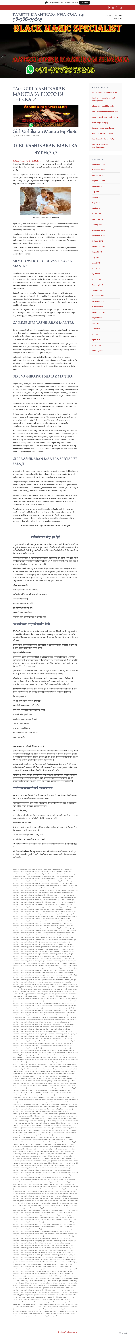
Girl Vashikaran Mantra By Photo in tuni (56, 1288)
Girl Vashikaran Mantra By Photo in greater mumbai (60, 1015)
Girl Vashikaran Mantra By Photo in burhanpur (55, 951)
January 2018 (97, 290)
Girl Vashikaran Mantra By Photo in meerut (35, 1125)
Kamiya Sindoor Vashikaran (103, 128)
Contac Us (118, 18)
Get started (84, 2)
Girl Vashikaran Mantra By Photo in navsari (35, 1158)
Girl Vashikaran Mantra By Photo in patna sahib (34, 1182)
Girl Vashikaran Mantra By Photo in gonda (58, 1012)
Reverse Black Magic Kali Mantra (105, 117)
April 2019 (96, 208)
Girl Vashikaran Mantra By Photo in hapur (59, 1034)
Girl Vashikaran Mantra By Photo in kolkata (40, 1088)
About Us (118, 15)
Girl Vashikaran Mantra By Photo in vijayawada (29, 1309)
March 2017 (96, 345)
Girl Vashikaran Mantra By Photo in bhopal (55, 937)
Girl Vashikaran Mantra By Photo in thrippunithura (42, 1276)
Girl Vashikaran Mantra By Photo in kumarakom (36, 1095)
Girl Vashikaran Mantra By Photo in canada (56, 956)
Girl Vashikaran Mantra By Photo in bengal (54, 923)
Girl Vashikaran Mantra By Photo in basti (55, 918)
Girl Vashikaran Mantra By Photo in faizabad (58, 1001)
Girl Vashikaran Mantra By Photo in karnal (35, 1071)
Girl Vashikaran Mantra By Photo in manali (42, 1118)
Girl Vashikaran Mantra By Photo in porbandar (29, 1191)
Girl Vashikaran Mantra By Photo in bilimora (56, 947)
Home (109, 15)
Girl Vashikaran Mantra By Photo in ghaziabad (57, 1010)
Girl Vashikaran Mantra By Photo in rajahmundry (42, 1203)
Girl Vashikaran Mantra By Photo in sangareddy (56, 1224)
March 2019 (96, 214)
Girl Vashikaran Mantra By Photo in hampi (55, 1031)
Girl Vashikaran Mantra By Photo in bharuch (57, 930)
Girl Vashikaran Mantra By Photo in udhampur (56, 1290)
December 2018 (98, 230)
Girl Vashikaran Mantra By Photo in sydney (55, 1264)
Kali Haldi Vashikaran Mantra (103, 133)
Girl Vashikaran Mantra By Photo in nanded (35, 1154)
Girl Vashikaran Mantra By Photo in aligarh (54, 878)
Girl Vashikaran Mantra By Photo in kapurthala (38, 1069)
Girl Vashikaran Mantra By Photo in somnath (54, 1250)
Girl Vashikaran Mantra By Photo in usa (37, 1297)
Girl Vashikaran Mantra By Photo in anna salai (55, 893)
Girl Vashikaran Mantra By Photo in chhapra (58, 963)
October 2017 (97, 307)
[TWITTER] (117, 7)
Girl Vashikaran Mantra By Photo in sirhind (55, 1245)
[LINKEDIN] (113, 7)
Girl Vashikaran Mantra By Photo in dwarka (36, 996)
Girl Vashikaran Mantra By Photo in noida (33, 1163)
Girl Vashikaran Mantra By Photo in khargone (35, 1081)
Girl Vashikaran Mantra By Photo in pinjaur (32, 1186)
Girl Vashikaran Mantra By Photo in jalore (53, 1052)
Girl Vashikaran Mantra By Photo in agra (55, 871)
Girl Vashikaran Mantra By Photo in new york (35, 1161)
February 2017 (97, 351)
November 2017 (98, 301)
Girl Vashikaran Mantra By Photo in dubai (40, 994)
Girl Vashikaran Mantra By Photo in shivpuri (58, 1241)
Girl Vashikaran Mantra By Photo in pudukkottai (58, 1194)
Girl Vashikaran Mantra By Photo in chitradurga (59, 968)
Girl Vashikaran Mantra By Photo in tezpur (54, 1266)
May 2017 (95, 334)
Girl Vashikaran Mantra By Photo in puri (53, 1198)
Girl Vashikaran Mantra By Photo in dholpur (46, 989)
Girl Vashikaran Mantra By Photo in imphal (57, 1041)
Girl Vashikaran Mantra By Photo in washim (41, 1313)
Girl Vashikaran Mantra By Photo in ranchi (38, 1208)
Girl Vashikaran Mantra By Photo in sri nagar (56, 1255)
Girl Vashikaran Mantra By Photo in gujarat (61, 1017)
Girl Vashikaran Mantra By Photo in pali (55, 1168)
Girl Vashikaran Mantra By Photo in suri (26, 1264)
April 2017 (96, 340)
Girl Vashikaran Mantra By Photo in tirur (38, 1283)
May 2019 (96, 203)
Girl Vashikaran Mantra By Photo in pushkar (47, 1201)
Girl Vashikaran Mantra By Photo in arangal (57, 895)
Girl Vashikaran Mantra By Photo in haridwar (55, 1036)
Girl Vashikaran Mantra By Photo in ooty (61, 1163)
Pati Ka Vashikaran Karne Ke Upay (105, 112)
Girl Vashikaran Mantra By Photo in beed (54, 921)
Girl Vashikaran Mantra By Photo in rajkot (40, 1205)
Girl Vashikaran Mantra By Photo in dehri (56, 982)
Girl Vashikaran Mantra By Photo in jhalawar (47, 1060)
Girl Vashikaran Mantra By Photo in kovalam (35, 1092)
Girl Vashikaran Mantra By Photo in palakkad (55, 1165)
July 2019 (95, 192)
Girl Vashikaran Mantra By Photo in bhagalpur (57, 928)
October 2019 (97, 175)
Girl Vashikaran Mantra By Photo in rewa (61, 1210)
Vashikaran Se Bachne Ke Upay (104, 139)
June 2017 (96, 329)
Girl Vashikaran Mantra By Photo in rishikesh (54, 1212)
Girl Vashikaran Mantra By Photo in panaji (54, 1170)
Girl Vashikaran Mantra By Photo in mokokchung (35, 1130)
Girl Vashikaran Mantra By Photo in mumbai (34, 1137)
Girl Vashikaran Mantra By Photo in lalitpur (38, 1100)
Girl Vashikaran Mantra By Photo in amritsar (54, 888)
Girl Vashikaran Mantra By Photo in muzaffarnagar (38, 1142)
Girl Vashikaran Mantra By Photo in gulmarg (59, 1020)
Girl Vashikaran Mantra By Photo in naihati (36, 1149)
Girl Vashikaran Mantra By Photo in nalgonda (34, 1151)
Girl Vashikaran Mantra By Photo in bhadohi (55, 926)
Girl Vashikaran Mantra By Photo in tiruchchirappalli (43, 1278)
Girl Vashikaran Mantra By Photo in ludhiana (58, 1107)
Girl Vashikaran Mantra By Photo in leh (35, 1104)
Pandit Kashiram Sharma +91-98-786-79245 (50, 17)
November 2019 (98, 170)
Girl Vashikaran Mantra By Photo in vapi (34, 1302)
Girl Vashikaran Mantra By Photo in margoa (40, 1123)
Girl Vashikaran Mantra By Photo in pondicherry (29, 1189)
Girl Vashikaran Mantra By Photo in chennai (28, 963)
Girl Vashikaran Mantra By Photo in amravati (58, 886)
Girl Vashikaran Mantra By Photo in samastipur (57, 1219)
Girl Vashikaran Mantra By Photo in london (63, 1104)
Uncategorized (35, 136)
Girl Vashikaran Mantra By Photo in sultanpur (62, 1259)
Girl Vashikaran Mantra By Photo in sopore (55, 1252)
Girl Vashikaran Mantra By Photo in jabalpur (54, 1045)
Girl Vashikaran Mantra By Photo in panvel (55, 1175)
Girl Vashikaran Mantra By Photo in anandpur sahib (57, 890)
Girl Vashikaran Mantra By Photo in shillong (58, 1236)
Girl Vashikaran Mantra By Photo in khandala (35, 1078)
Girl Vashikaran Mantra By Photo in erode (35, 998)
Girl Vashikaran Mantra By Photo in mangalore (43, 1121)
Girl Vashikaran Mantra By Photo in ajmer (27, 876)
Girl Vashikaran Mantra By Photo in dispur (41, 991)
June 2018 (96, 263)
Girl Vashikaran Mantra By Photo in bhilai (57, 933)
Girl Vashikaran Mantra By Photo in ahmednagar (60, 874)
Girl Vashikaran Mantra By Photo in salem (57, 1217)
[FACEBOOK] (108, 7)
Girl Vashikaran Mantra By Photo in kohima (42, 1085)
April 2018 (96, 274)
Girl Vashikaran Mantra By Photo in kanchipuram (43, 1064)
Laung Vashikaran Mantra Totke (104, 92)
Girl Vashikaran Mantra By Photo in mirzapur (36, 1128)
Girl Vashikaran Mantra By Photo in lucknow (28, 1107)
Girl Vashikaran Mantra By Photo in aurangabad (57, 897)
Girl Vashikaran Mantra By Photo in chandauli (56, 958)
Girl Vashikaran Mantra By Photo (45, 132)
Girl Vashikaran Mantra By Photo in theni (56, 1271)
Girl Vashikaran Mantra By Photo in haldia (54, 1029)
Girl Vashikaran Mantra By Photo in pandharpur (59, 1172)
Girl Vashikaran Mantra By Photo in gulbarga (28, 1020)
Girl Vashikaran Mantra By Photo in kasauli (35, 1074)
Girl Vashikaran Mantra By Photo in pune (54, 1196)
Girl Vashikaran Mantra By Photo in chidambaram (60, 965)
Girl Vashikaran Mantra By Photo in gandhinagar (56, 1005)
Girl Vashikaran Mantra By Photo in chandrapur (59, 961)
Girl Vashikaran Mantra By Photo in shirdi (54, 1238)
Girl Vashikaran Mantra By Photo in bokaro (57, 949)
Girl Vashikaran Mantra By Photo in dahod (55, 977)
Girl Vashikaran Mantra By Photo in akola (56, 876)
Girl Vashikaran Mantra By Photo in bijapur (53, 942)
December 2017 (98, 296)
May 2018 (96, 268)
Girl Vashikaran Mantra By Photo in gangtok (57, 1008)
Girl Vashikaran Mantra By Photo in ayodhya (56, 900)
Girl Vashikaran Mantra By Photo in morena (36, 1132)
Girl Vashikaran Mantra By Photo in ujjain (53, 1292)
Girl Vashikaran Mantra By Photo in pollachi (63, 1186)
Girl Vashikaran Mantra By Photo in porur (27, 1194)
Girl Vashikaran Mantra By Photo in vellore (32, 1306)
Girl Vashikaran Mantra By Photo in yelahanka (45, 1316)
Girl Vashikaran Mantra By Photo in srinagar (58, 1257)
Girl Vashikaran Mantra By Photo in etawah (27, 1001)
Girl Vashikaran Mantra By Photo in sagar (55, 1215)
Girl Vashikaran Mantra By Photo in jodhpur (41, 1062)
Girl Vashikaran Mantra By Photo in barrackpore (57, 916)
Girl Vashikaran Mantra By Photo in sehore (59, 1234)
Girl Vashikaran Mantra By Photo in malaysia (44, 1116)
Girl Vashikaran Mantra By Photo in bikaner (54, 944)
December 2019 (98, 164)
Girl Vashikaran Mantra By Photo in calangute (54, 954)
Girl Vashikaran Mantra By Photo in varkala (34, 1304)
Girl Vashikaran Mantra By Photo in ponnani (61, 1189)
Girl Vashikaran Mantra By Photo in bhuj (59, 940)
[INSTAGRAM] (121, 7)
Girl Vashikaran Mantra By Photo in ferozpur (57, 1003)
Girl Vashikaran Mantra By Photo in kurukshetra (39, 1097)
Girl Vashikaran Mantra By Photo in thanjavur (58, 1269)
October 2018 (97, 241)
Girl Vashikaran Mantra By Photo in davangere (57, 980)
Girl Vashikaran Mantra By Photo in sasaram (56, 1229)
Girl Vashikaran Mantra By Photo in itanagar (54, 1043)
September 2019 (98, 181)
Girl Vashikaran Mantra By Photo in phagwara (33, 1184)
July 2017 (95, 323)
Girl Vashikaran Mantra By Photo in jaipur (55, 1048)
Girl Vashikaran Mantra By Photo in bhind (55, 935)
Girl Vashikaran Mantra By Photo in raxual (32, 1210)
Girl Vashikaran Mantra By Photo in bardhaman (57, 911)
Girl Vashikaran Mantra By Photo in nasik (33, 1156)
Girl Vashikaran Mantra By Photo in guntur (53, 1022)
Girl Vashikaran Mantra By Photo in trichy (33, 1285)
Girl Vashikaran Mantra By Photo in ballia (55, 904)
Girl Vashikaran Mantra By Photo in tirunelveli (42, 1281)
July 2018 (95, 257)
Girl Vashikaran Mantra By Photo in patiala (35, 1179)
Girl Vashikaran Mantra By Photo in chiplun (27, 968)
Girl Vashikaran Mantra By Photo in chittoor (59, 970)
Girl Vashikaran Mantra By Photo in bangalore (58, 907)
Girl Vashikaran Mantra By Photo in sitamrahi (54, 1248)
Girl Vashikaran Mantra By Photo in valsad (33, 1299)
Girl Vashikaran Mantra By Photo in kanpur (39, 1067)
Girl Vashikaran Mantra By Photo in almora (56, 881)
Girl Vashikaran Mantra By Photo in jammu (48, 1055)
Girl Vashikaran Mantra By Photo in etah (63, 998)
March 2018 (96, 279)
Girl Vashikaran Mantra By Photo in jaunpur (50, 1057)
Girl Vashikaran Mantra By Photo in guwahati (56, 1024)
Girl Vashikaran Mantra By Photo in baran (55, 909)
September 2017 (98, 312)
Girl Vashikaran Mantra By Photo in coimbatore (55, 972)
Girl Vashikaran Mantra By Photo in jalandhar (57, 1050)
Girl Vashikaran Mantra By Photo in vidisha (62, 1306)
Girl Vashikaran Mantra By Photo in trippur (62, 1285)
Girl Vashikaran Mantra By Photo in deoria (52, 984)
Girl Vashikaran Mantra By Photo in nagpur (34, 1146)
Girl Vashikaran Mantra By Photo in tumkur (27, 1288)
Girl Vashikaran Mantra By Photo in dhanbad (46, 987)
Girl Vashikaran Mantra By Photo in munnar (34, 1139)
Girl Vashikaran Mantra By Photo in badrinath (56, 902)
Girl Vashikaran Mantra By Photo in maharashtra (41, 1114)
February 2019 (97, 219)
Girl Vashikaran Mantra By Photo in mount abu (35, 1135)
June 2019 (96, 197)
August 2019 (97, 186)
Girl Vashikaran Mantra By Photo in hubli (55, 1038)
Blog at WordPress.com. (67, 1332)
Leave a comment (69, 1316)
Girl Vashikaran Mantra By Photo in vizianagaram (42, 1311)
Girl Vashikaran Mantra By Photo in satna (54, 1231)
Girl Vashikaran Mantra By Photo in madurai (56, 1109)
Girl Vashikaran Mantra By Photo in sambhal (58, 1222)
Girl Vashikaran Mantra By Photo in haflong (55, 1027)
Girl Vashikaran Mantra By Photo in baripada (55, 914)
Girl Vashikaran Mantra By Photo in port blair (60, 1191)
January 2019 (97, 224)
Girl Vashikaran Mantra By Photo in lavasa (31, 1102)
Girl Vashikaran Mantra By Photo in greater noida (29, 1017)
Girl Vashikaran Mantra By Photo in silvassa (54, 1243)
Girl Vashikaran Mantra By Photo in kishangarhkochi (39, 1083)
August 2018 (97, 252)
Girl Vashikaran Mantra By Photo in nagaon (35, 1144)
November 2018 (98, 236)
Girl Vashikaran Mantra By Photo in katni (32, 1076)
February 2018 (97, 285)
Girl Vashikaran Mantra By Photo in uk (47, 1295)
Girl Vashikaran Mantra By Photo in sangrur (54, 1227)
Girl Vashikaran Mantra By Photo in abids (55, 869)
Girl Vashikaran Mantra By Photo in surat (27, 1262)
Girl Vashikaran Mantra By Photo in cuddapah (59, 975)
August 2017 (97, 318)
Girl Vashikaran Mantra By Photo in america (54, 883)
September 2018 (98, 246)
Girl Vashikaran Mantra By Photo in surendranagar (58, 1262)
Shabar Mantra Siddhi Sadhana (104, 106)
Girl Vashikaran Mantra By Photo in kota (33, 1090)
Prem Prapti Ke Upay (100, 123)
